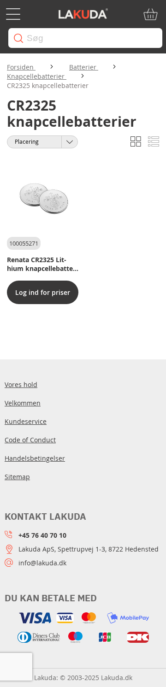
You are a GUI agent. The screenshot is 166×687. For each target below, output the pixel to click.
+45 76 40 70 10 (42, 535)
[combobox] (85, 38)
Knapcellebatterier (36, 76)
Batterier (83, 67)
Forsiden (21, 67)
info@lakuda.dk (42, 562)
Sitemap (17, 476)
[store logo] (83, 14)
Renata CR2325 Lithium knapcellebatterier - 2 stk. (41, 264)
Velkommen (23, 403)
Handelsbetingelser (35, 458)
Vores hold (21, 384)
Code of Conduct (30, 439)
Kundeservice (26, 421)
